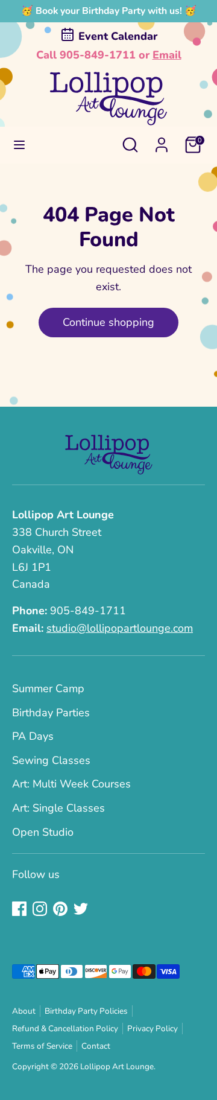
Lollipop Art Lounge (117, 1066)
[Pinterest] (60, 908)
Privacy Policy (152, 1028)
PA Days (33, 736)
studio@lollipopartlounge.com (119, 628)
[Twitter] (81, 908)
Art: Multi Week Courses (71, 784)
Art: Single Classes (58, 808)
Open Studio (43, 832)
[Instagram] (40, 908)
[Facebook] (19, 908)
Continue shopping (108, 322)
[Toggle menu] (19, 145)
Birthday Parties (51, 712)
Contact (95, 1046)
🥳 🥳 (109, 10)
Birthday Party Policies (86, 1011)
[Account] (161, 141)
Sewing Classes (51, 760)
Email (167, 55)
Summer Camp (48, 688)
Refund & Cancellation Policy (65, 1028)
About (24, 1011)
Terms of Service (42, 1046)
